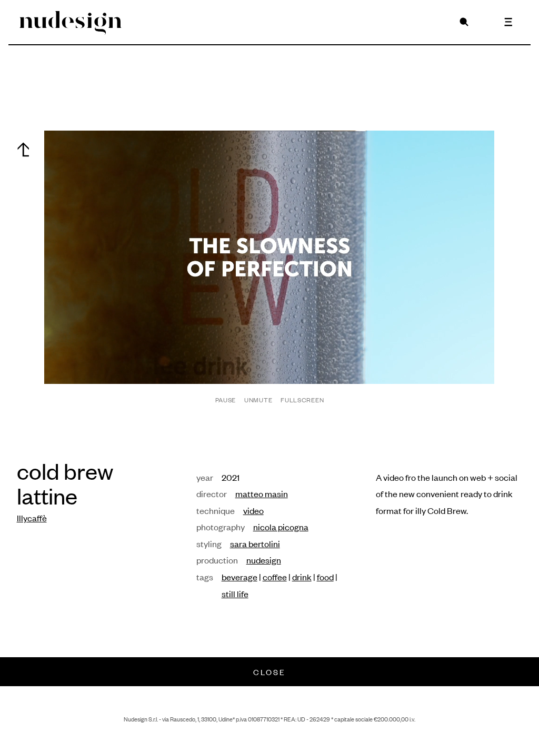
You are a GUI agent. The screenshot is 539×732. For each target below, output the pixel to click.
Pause (225, 399)
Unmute (258, 399)
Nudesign (263, 560)
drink (302, 576)
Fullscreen (302, 399)
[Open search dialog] (464, 22)
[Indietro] (23, 149)
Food (325, 576)
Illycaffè (32, 517)
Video (253, 510)
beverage (239, 576)
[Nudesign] (70, 22)
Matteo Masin (261, 493)
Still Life (235, 593)
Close (269, 671)
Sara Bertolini (255, 543)
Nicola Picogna (280, 526)
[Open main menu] (508, 22)
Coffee (275, 576)
